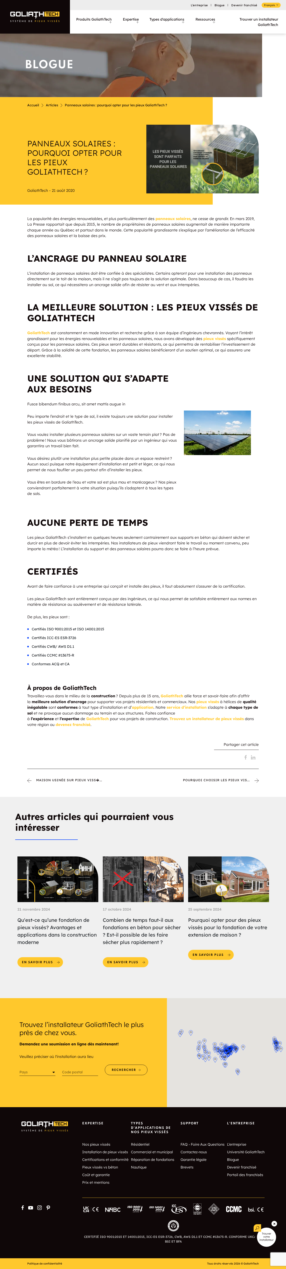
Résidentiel (140, 1144)
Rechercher (124, 1070)
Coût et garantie (96, 1175)
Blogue (219, 5)
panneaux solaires (173, 218)
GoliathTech (38, 332)
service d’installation (186, 707)
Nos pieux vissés (96, 1144)
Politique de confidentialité (44, 1263)
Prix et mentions (95, 1182)
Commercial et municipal (152, 1152)
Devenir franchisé (244, 5)
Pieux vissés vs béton (100, 1167)
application (143, 707)
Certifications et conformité (105, 1159)
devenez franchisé (72, 724)
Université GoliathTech (246, 1152)
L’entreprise (199, 5)
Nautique (139, 1167)
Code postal (72, 1072)
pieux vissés (214, 338)
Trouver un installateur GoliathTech (259, 22)
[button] (209, 1054)
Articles (52, 105)
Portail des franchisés (245, 1175)
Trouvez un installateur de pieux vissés (206, 718)
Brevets (187, 1167)
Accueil (33, 105)
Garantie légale (193, 1159)
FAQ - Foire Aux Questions (203, 1144)
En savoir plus (42, 960)
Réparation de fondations (152, 1159)
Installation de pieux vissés (105, 1152)
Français (269, 5)
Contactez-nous (194, 1152)
